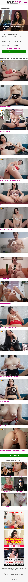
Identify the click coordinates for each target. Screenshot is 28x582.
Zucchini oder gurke (4, 278)
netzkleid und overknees (5, 106)
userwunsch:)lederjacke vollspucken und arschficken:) (12, 450)
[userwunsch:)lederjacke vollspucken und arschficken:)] (14, 438)
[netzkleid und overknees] (14, 95)
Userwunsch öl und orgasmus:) (7, 425)
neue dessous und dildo (5, 131)
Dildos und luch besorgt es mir (7, 229)
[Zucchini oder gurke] (14, 267)
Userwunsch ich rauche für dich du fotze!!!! (10, 352)
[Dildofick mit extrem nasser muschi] (14, 316)
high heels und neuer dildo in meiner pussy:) (10, 376)
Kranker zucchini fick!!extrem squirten (9, 82)
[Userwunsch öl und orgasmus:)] (14, 414)
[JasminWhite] (14, 20)
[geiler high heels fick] (14, 389)
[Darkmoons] (20, 468)
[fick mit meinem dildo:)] (14, 291)
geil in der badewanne (5, 253)
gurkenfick (2, 155)
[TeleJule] (14, 2)
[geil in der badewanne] (14, 242)
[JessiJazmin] (7, 499)
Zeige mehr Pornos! (14, 455)
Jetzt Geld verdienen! (19, 576)
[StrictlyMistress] (20, 484)
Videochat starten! (14, 51)
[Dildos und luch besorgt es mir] (14, 217)
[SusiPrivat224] (7, 484)
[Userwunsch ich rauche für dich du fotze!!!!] (14, 340)
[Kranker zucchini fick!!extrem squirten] (14, 70)
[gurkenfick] (14, 144)
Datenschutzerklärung (9, 576)
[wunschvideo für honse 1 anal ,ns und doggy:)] (14, 168)
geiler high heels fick (5, 401)
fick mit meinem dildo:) (5, 303)
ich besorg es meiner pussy (6, 204)
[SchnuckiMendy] (7, 468)
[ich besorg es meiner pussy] (14, 193)
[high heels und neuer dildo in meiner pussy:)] (14, 365)
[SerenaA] (20, 499)
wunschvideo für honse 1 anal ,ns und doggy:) (10, 180)
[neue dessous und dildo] (14, 119)
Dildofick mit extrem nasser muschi (8, 327)
